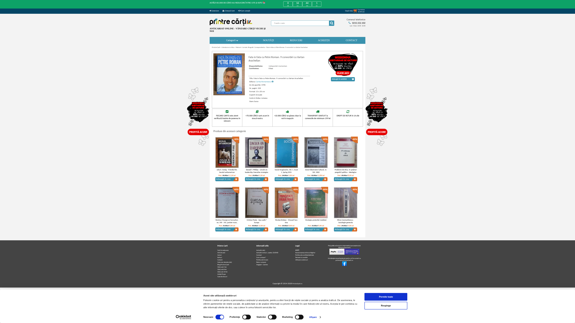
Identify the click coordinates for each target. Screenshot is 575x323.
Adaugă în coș (223, 179)
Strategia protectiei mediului (315, 220)
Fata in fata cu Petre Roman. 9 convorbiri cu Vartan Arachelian (287, 47)
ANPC (297, 250)
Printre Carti (216, 47)
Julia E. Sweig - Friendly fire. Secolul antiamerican (227, 171)
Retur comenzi (261, 262)
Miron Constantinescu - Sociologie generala (345, 221)
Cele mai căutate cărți (224, 262)
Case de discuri (222, 277)
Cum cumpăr (245, 11)
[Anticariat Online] (344, 265)
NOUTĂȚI (268, 40)
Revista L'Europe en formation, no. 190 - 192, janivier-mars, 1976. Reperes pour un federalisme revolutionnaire (227, 223)
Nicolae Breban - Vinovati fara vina (286, 221)
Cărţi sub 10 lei (222, 272)
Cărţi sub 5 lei (222, 267)
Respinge (386, 305)
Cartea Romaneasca (264, 82)
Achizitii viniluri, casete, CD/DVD (267, 253)
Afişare (313, 317)
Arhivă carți (221, 253)
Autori (219, 255)
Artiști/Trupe (221, 274)
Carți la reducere (223, 250)
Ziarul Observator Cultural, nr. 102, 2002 (316, 171)
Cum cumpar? (261, 257)
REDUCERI (296, 40)
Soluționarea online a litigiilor (305, 253)
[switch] (246, 317)
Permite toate (386, 296)
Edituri (219, 257)
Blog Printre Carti (223, 265)
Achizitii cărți (260, 250)
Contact (259, 255)
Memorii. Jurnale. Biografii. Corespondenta (250, 47)
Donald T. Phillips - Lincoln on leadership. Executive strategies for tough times (256, 172)
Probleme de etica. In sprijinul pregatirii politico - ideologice (346, 171)
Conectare (215, 11)
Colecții (220, 260)
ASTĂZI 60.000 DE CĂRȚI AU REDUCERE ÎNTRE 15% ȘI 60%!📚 (237, 3)
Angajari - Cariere (262, 265)
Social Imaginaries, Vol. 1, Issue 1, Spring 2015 (286, 171)
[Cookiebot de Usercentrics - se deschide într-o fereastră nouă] (183, 317)
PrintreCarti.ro (297, 284)
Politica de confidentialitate (304, 255)
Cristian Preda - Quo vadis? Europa (257, 221)
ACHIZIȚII (324, 40)
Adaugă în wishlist (339, 79)
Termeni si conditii (301, 257)
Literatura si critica (228, 47)
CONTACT (351, 40)
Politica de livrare (262, 260)
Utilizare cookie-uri (301, 260)
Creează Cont (230, 11)
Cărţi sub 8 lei (222, 269)
